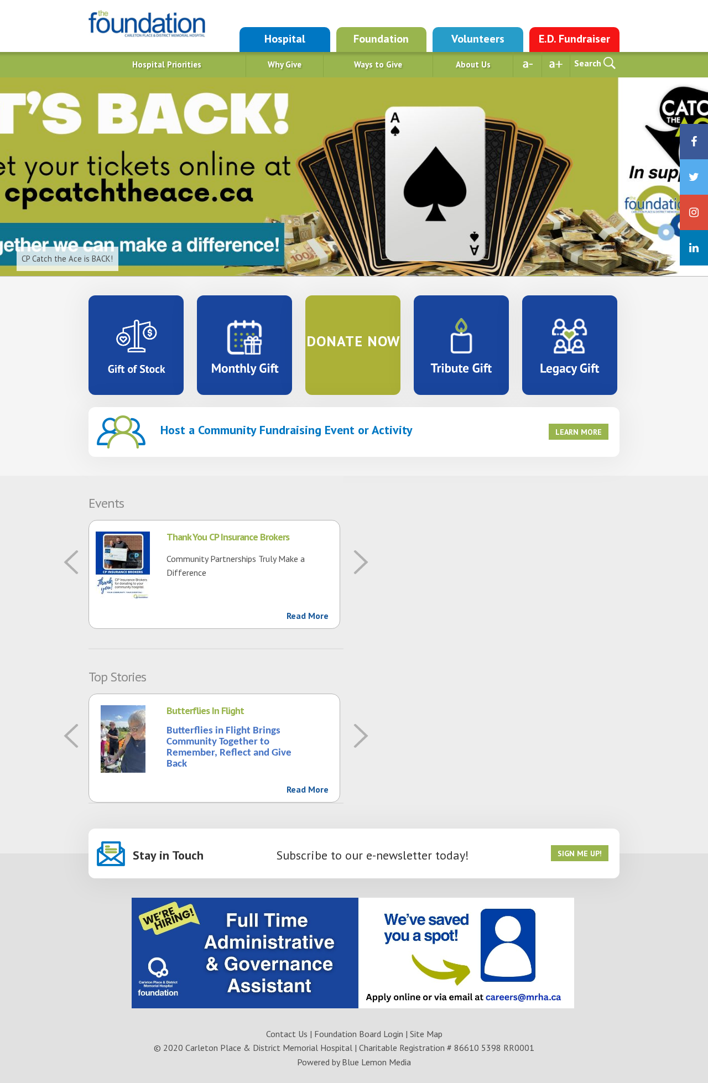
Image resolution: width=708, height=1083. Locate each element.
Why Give (284, 64)
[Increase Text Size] (556, 64)
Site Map (426, 1033)
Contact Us (287, 1033)
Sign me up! (580, 853)
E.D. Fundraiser (574, 39)
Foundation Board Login (358, 1033)
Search (587, 63)
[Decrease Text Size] (527, 64)
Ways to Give (378, 64)
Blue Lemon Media (376, 1062)
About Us (473, 64)
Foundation (381, 39)
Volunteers (477, 39)
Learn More (578, 432)
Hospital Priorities (166, 64)
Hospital (284, 39)
